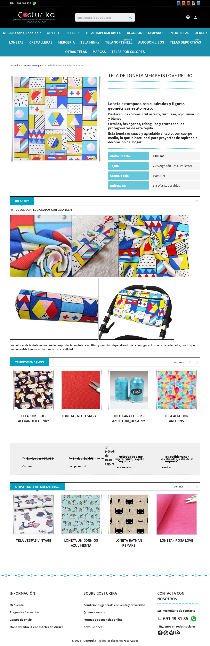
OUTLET (53, 32)
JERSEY (201, 32)
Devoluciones (92, 627)
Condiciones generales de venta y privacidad (114, 605)
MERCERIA (66, 42)
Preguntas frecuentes (25, 612)
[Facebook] (178, 3)
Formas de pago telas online (102, 619)
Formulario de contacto (176, 610)
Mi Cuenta (17, 605)
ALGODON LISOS (151, 42)
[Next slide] (196, 362)
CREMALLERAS (40, 42)
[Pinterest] (188, 3)
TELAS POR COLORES (128, 51)
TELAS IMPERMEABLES (103, 32)
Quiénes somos (94, 612)
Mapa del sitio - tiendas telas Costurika (36, 627)
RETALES (72, 32)
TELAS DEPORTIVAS (185, 42)
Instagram (177, 633)
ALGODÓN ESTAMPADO (145, 32)
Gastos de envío (21, 619)
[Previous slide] (189, 362)
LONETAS (16, 42)
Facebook (160, 633)
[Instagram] (193, 3)
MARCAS (99, 51)
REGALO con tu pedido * (22, 32)
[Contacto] (197, 3)
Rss (165, 633)
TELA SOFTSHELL (118, 42)
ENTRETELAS (178, 32)
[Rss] (183, 3)
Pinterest (171, 633)
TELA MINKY (89, 42)
